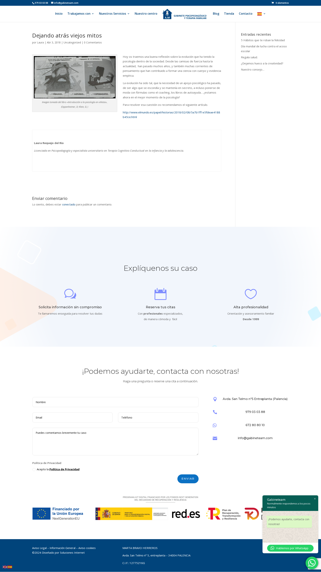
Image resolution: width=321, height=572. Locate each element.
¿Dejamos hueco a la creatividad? (262, 63)
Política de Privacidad (64, 469)
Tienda (229, 14)
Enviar (187, 478)
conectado (68, 204)
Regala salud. (249, 57)
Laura (40, 42)
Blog (216, 14)
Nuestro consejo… (252, 69)
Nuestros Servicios (112, 14)
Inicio (59, 14)
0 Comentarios (93, 42)
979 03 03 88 (255, 412)
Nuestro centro (146, 14)
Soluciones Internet (72, 552)
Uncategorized (72, 42)
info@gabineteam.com (255, 438)
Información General (62, 548)
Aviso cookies (87, 548)
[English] (5, 567)
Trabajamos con (78, 14)
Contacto (245, 14)
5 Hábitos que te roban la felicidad (263, 40)
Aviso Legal (39, 548)
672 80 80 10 (255, 425)
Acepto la (58, 469)
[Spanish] (261, 17)
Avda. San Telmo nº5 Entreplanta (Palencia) (255, 399)
